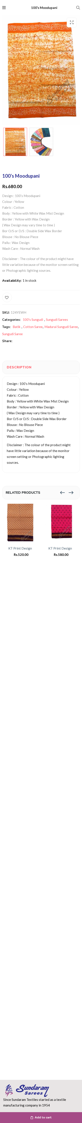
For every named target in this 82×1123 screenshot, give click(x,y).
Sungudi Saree (12, 334)
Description (19, 367)
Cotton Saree (33, 327)
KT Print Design (20, 548)
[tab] (19, 367)
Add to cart (43, 1118)
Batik (16, 327)
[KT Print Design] (21, 522)
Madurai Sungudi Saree (61, 327)
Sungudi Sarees (57, 319)
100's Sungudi (33, 319)
